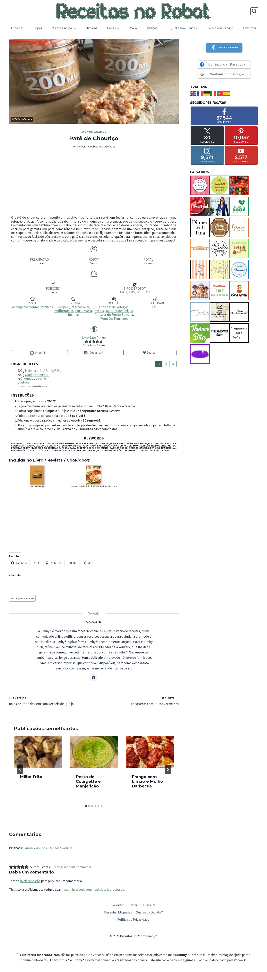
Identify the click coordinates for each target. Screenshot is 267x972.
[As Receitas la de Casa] (219, 185)
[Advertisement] (94, 182)
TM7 (147, 292)
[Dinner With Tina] (200, 227)
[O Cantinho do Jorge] (200, 269)
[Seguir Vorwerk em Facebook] (93, 677)
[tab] (86, 806)
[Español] (226, 93)
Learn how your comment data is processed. (94, 889)
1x (158, 364)
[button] (86, 341)
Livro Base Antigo (94, 337)
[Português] (220, 93)
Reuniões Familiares (114, 318)
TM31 (123, 292)
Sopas (37, 28)
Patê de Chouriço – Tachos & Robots (47, 848)
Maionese (31, 370)
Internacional (79, 307)
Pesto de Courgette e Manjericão (88, 781)
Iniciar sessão (228, 47)
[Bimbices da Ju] (239, 185)
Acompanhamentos (94, 131)
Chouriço (27, 378)
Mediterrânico (64, 311)
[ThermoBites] (200, 333)
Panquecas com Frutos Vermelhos (155, 701)
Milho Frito (31, 776)
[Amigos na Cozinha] (200, 185)
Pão (22, 386)
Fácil (155, 307)
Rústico (73, 314)
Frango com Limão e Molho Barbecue (147, 781)
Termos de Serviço (220, 28)
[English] (193, 93)
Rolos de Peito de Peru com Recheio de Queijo (41, 701)
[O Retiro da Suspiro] (239, 269)
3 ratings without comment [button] (71, 867)
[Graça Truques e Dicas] (239, 227)
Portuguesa (83, 311)
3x (172, 364)
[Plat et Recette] (239, 290)
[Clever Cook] (200, 206)
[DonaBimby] (219, 227)
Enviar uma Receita (142, 905)
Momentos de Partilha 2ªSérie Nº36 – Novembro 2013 (93, 486)
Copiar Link (96, 352)
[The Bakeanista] (239, 312)
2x (165, 364)
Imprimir (40, 352)
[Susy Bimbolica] (219, 312)
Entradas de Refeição (114, 307)
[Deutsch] (206, 93)
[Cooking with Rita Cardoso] (219, 206)
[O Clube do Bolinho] (219, 269)
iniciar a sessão (30, 881)
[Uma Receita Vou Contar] (200, 354)
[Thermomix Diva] (219, 333)
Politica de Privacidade (133, 919)
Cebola (24, 382)
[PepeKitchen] (219, 290)
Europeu (62, 307)
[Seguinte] (168, 769)
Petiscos (47, 307)
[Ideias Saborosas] (200, 248)
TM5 (132, 292)
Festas (99, 311)
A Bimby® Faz (52, 370)
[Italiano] (213, 93)
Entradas (17, 28)
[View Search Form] (254, 11)
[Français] (200, 93)
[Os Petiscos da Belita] (200, 290)
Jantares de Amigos (119, 311)
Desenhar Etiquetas (118, 912)
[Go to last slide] (20, 769)
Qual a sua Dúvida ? (183, 28)
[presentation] (38, 752)
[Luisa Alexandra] (219, 248)
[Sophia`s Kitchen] (200, 312)
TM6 (139, 292)
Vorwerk (81, 146)
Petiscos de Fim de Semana (114, 314)
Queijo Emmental (37, 375)
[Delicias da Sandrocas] (239, 206)
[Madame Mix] (239, 248)
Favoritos (249, 28)
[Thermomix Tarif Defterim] (239, 333)
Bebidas (91, 28)
